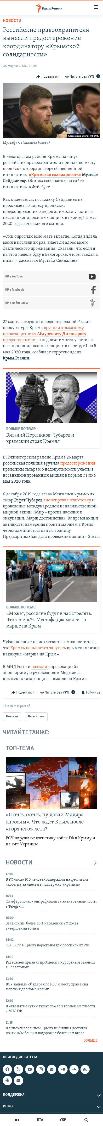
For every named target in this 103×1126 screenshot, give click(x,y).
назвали (39, 667)
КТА (40, 1120)
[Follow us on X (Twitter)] (18, 1069)
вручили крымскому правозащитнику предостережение (44, 334)
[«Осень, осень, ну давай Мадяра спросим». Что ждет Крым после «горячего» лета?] (51, 783)
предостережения (77, 463)
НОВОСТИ (19, 863)
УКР (63, 1120)
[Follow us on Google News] (51, 1069)
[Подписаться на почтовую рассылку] (18, 1080)
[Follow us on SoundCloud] (74, 1069)
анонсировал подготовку (67, 500)
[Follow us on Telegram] (62, 1069)
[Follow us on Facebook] (7, 1069)
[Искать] (86, 1120)
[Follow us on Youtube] (29, 1069)
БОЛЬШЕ (90, 1041)
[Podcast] (7, 1080)
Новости (12, 21)
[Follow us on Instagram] (40, 1069)
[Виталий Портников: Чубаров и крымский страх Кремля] (51, 397)
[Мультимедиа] (17, 1120)
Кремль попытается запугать (38, 648)
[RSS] (85, 1069)
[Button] (47, 77)
